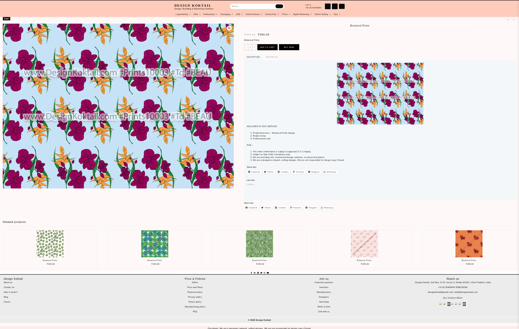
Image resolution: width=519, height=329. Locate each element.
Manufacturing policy (195, 307)
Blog (6, 297)
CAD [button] (238, 14)
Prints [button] (285, 14)
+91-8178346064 (313, 8)
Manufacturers (324, 292)
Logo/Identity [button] (182, 14)
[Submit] (279, 6)
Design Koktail (193, 5)
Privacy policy (195, 297)
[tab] (253, 57)
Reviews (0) (272, 57)
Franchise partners (324, 282)
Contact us (9, 287)
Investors (324, 287)
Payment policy (195, 292)
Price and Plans (195, 287)
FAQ (195, 311)
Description (253, 57)
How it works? (11, 292)
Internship (324, 302)
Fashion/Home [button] (253, 14)
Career (7, 302)
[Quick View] (49, 265)
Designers (324, 297)
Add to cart (267, 47)
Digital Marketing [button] (301, 14)
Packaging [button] (225, 14)
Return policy (195, 302)
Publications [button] (209, 14)
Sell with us (324, 311)
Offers (195, 282)
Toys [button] (336, 14)
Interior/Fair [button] (271, 14)
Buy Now (289, 47)
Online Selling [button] (321, 14)
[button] (118, 106)
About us (8, 282)
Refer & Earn (324, 307)
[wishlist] (55, 265)
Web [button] (196, 14)
